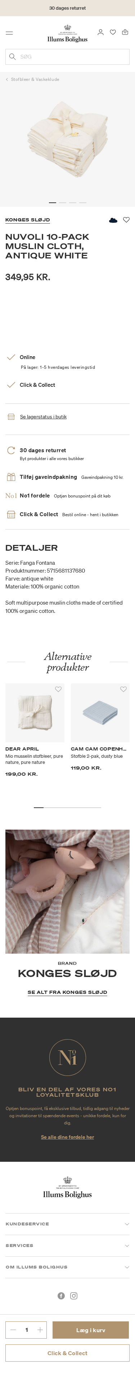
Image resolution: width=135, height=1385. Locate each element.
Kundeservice (27, 1224)
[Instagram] (73, 1295)
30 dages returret (67, 8)
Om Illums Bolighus (37, 1267)
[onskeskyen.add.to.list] (112, 220)
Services (19, 1245)
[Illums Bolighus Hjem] (67, 33)
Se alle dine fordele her (67, 1136)
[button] (53, 203)
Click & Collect (68, 1353)
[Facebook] (61, 1295)
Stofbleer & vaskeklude (35, 79)
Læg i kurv (90, 1330)
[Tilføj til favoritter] (58, 689)
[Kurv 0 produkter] (125, 31)
